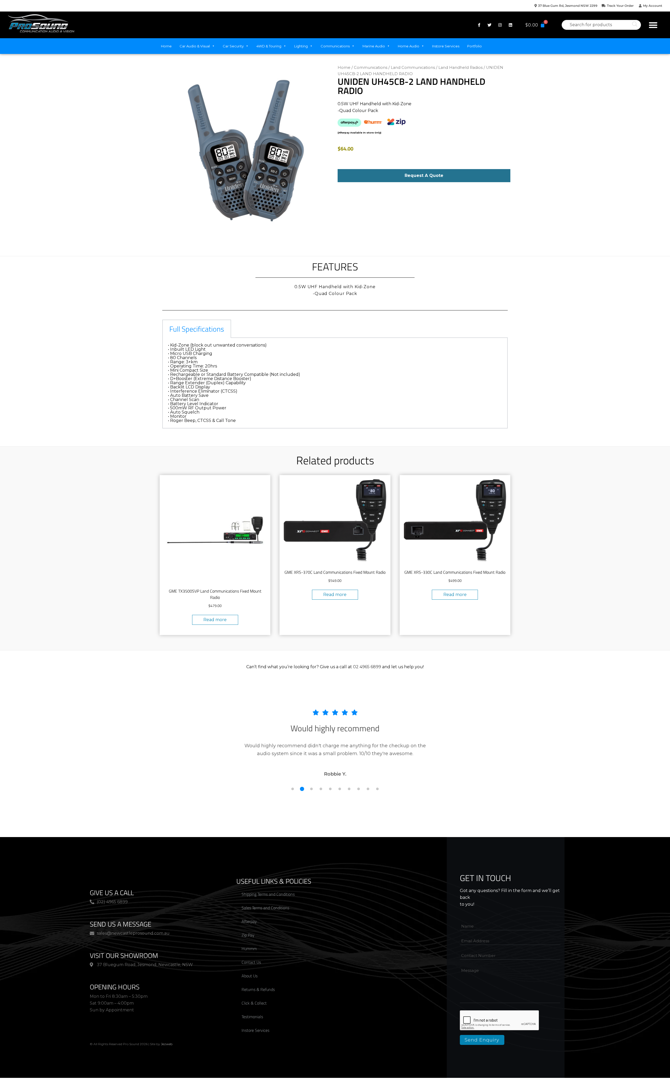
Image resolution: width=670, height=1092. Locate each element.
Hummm (249, 948)
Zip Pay (248, 935)
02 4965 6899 (367, 666)
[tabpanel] (335, 383)
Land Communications (413, 67)
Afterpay (249, 921)
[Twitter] (489, 25)
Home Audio (408, 46)
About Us (250, 976)
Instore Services (445, 46)
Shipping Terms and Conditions (268, 894)
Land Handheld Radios (460, 67)
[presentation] (499, 1020)
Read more (215, 619)
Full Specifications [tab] (196, 329)
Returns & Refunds (258, 989)
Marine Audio (373, 46)
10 (377, 789)
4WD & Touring (268, 46)
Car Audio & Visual (195, 46)
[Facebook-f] (479, 25)
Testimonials (252, 1016)
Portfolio (474, 46)
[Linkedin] (510, 25)
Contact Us (251, 962)
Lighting (301, 46)
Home (166, 46)
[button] (653, 25)
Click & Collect (254, 1003)
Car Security (233, 46)
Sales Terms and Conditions (265, 908)
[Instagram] (500, 25)
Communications (335, 46)
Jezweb (166, 1044)
